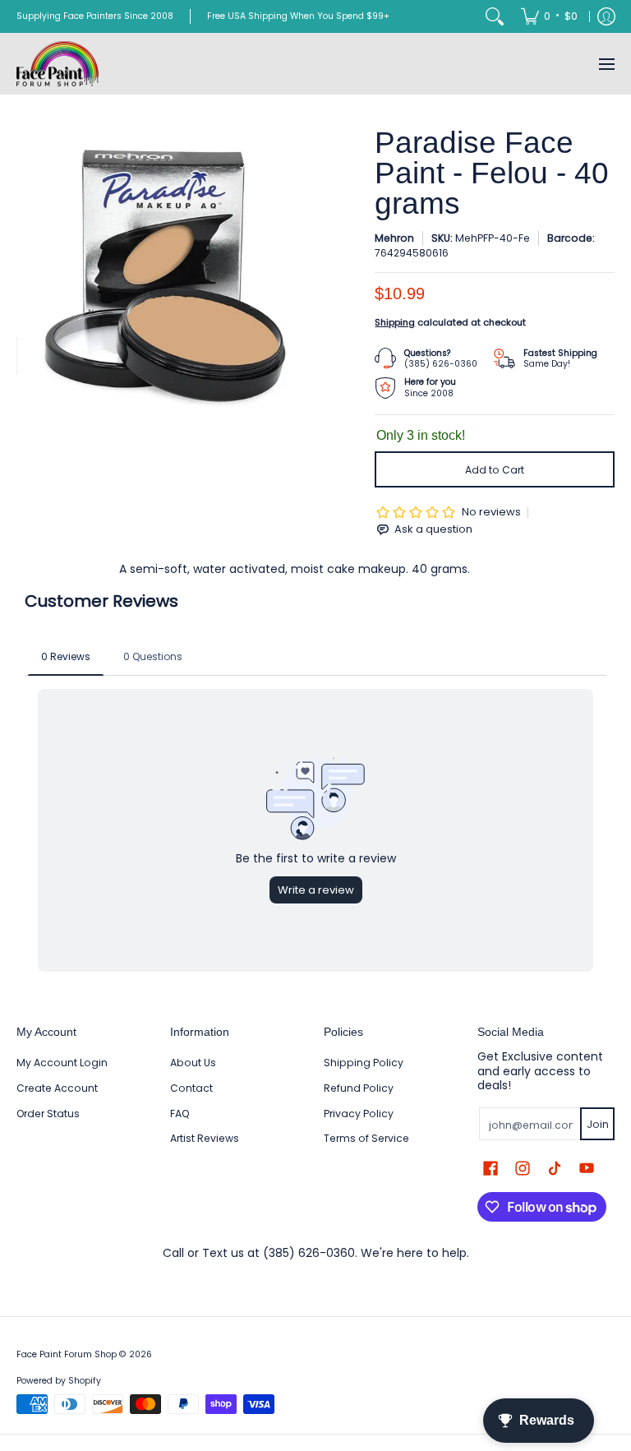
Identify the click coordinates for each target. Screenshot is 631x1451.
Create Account (57, 1088)
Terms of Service (366, 1138)
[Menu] (606, 64)
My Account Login (62, 1063)
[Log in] (606, 16)
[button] (490, 1167)
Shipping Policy (363, 1063)
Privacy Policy (359, 1114)
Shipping (395, 322)
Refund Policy (359, 1088)
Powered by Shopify (58, 1381)
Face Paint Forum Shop (66, 1354)
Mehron (394, 238)
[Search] (495, 16)
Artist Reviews (204, 1138)
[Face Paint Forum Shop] (57, 64)
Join (598, 1124)
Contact (191, 1088)
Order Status (48, 1114)
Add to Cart (494, 470)
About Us (193, 1063)
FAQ (180, 1114)
